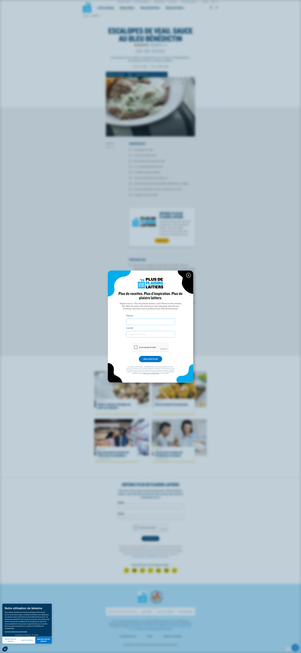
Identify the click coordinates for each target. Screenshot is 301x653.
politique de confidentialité (151, 373)
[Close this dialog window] (188, 275)
